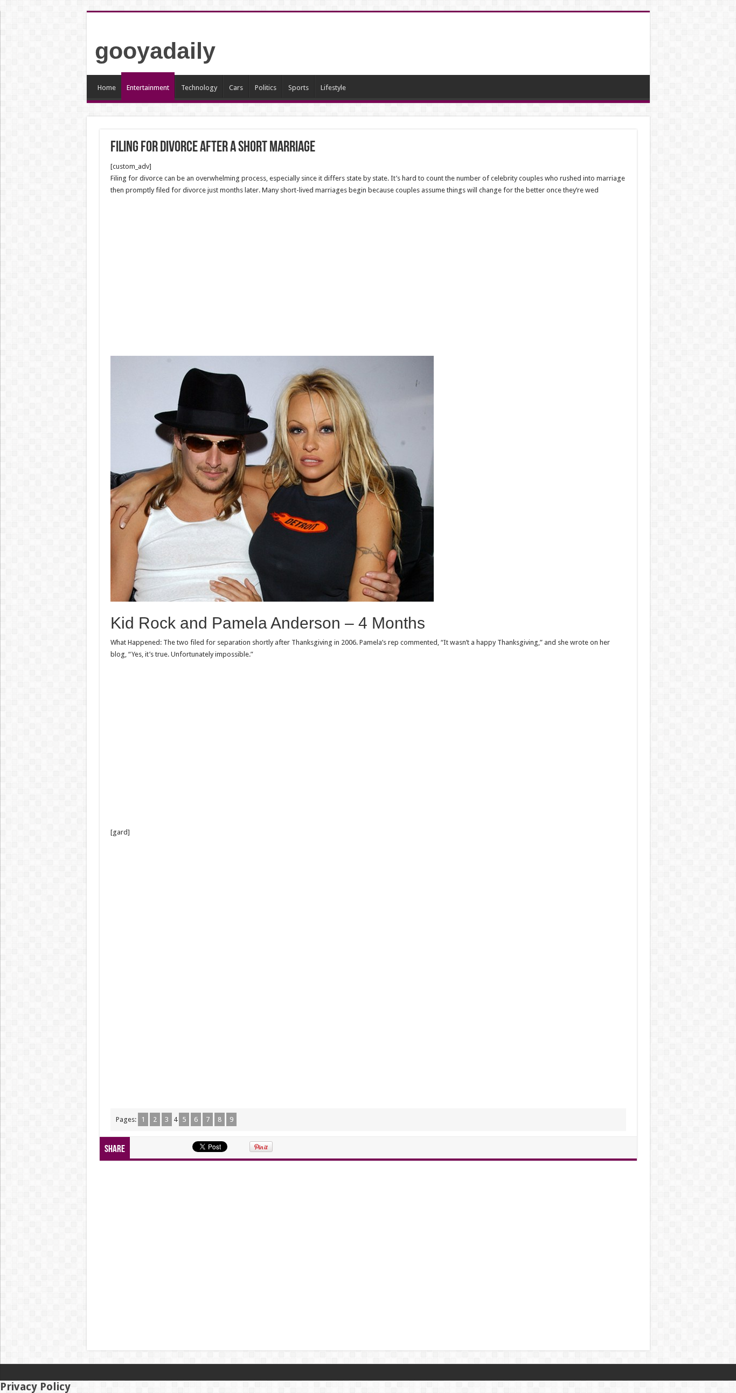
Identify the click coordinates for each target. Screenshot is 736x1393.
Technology (199, 88)
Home (107, 88)
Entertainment (148, 88)
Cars (236, 88)
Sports (298, 88)
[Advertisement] (368, 276)
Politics (265, 88)
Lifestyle (333, 88)
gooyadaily (155, 51)
